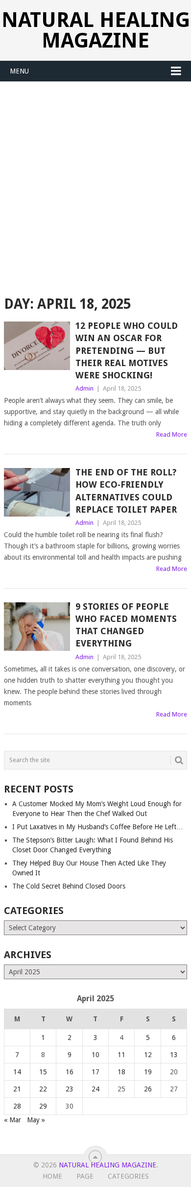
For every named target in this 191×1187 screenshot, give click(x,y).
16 (69, 1072)
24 (95, 1089)
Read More (171, 434)
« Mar (12, 1120)
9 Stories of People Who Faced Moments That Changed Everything (126, 625)
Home (52, 1176)
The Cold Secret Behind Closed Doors (68, 886)
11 (121, 1055)
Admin (84, 388)
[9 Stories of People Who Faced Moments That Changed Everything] (37, 626)
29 (43, 1106)
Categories (128, 1176)
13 (174, 1055)
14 (17, 1072)
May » (36, 1120)
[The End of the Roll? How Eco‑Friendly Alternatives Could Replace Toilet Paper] (37, 492)
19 (148, 1072)
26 (148, 1089)
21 (17, 1089)
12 (148, 1055)
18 (121, 1072)
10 (95, 1055)
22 (43, 1089)
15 (43, 1072)
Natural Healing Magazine (95, 30)
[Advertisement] (95, 182)
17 (95, 1072)
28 (17, 1106)
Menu (19, 71)
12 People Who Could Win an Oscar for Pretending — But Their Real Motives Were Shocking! (126, 350)
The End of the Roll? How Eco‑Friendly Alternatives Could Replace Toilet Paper (126, 491)
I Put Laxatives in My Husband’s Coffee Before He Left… (97, 827)
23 (69, 1089)
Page (85, 1176)
